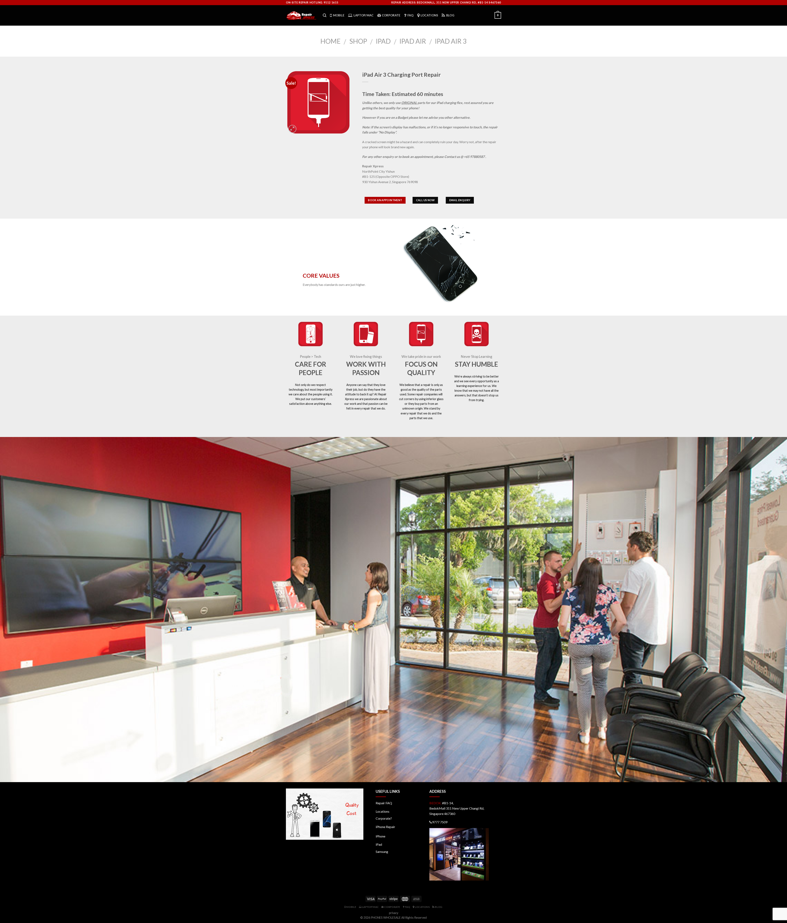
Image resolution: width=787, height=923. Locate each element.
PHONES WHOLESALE (386, 917)
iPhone (380, 836)
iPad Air (412, 41)
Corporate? (384, 818)
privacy (393, 913)
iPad (383, 41)
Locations (382, 811)
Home (330, 41)
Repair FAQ (384, 803)
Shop (358, 41)
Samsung (382, 851)
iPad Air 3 (451, 41)
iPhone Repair (385, 827)
